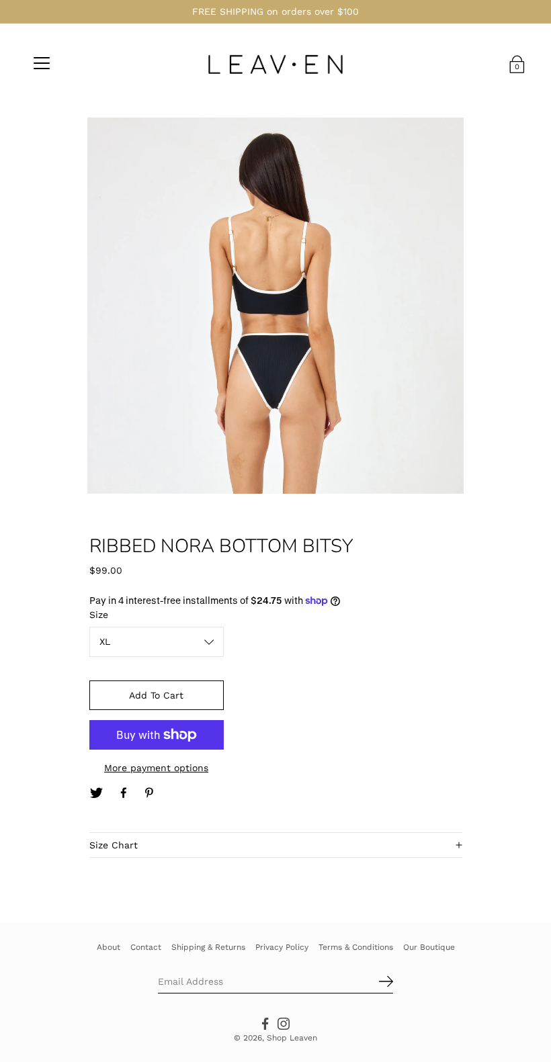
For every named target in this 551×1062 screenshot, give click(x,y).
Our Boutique (429, 947)
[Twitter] (97, 793)
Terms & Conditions (356, 947)
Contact (145, 947)
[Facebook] (124, 793)
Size (98, 614)
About (108, 947)
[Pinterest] (150, 793)
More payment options (156, 767)
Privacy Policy (281, 947)
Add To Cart (156, 695)
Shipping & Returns (208, 947)
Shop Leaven (292, 1038)
